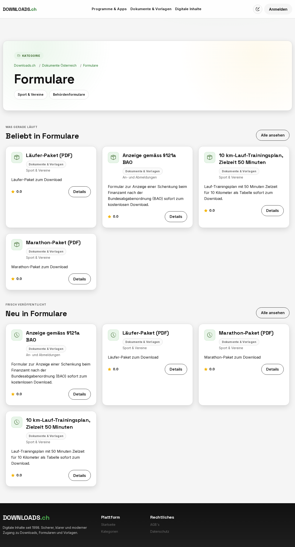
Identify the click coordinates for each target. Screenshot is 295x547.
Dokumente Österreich (59, 65)
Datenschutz (159, 531)
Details (79, 191)
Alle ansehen (273, 135)
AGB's (154, 524)
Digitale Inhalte (188, 9)
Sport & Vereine (31, 94)
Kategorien (109, 531)
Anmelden (278, 9)
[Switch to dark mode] (257, 9)
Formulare (90, 65)
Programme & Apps (109, 9)
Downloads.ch (24, 65)
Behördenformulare (69, 94)
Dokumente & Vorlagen (150, 9)
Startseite (108, 524)
